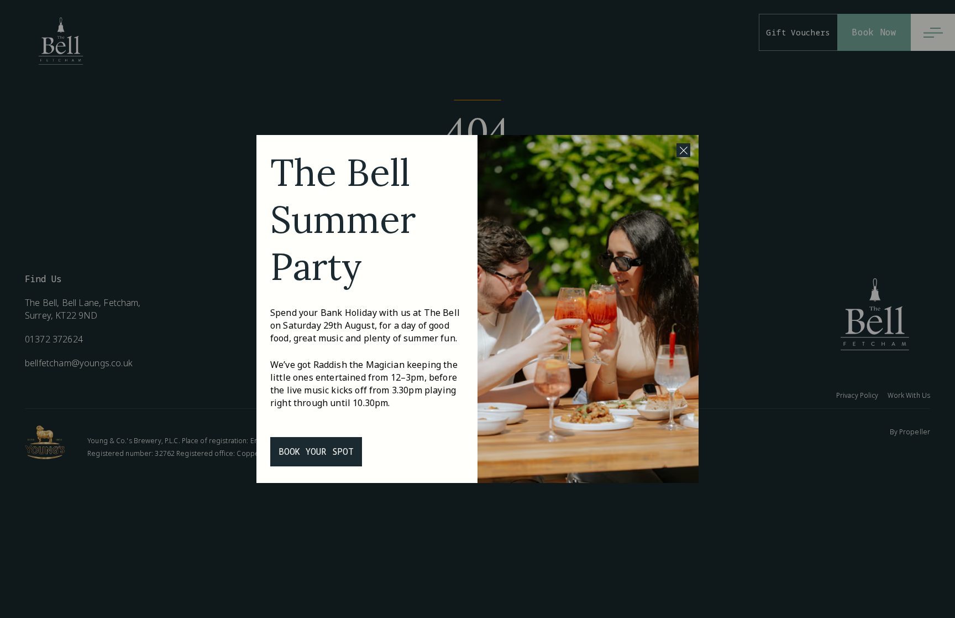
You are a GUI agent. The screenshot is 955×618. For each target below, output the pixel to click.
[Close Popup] (683, 150)
